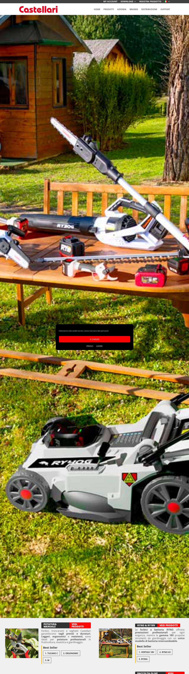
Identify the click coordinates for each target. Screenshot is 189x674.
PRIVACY (89, 345)
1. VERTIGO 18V (146, 652)
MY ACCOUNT (110, 1)
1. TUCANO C (51, 653)
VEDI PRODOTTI (78, 625)
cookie (99, 345)
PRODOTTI (109, 9)
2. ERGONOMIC (70, 653)
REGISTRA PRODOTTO (150, 1)
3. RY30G (143, 659)
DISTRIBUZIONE (149, 9)
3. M (47, 660)
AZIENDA (121, 9)
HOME (97, 9)
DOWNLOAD (127, 1)
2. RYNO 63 (165, 652)
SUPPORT (165, 9)
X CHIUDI (94, 339)
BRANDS (134, 9)
